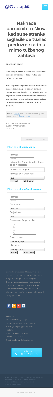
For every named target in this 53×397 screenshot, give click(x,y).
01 (9, 123)
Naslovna (8, 378)
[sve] (27, 178)
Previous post (28, 139)
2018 (13, 123)
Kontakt (32, 380)
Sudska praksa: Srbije (16, 126)
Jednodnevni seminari (13, 380)
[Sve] (27, 216)
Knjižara (25, 380)
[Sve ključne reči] (27, 249)
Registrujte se (24, 116)
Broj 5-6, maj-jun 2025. (13, 384)
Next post (42, 139)
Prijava (17, 114)
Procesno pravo (23, 123)
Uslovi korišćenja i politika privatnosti (19, 382)
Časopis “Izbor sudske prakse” (24, 378)
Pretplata (39, 378)
